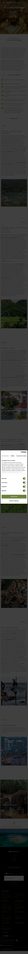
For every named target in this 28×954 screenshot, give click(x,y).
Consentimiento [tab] (5, 455)
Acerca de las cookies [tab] (21, 455)
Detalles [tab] (13, 455)
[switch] (25, 482)
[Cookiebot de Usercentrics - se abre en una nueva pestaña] (21, 452)
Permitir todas (14, 496)
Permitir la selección (14, 500)
